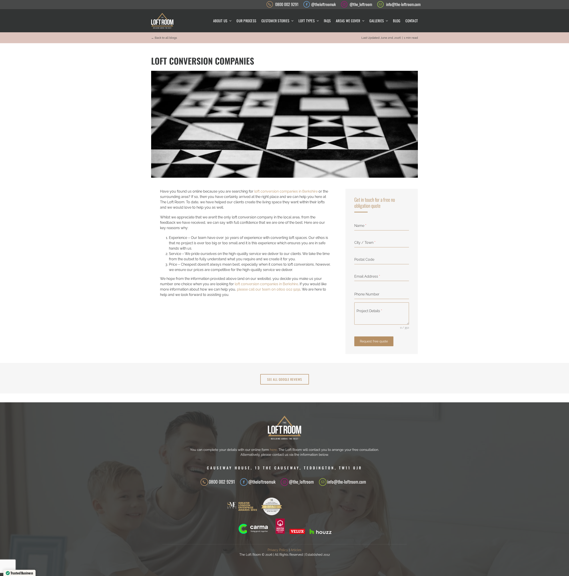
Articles (296, 550)
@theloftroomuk (323, 4)
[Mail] (323, 482)
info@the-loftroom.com (403, 4)
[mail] (380, 4)
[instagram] (344, 4)
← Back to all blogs (164, 37)
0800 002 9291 (287, 4)
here (273, 450)
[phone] (269, 4)
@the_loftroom (361, 4)
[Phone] (204, 482)
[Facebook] (244, 482)
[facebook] (306, 4)
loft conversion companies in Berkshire (286, 191)
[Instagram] (284, 482)
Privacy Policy (278, 550)
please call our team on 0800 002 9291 (269, 289)
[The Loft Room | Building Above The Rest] (162, 14)
